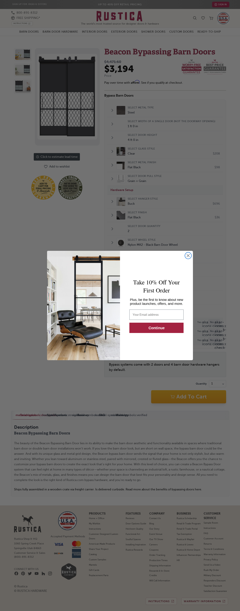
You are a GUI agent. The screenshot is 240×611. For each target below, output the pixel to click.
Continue (156, 328)
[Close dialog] (188, 255)
